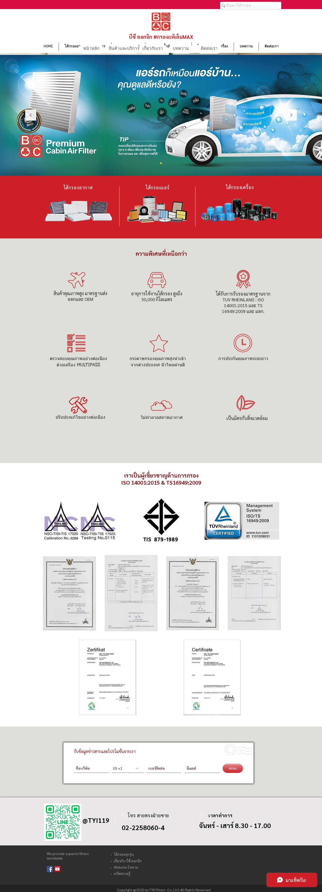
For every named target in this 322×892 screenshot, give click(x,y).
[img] (79, 521)
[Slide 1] (161, 163)
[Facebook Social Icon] (50, 869)
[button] (69, 593)
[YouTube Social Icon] (57, 869)
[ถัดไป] (291, 115)
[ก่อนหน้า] (30, 115)
